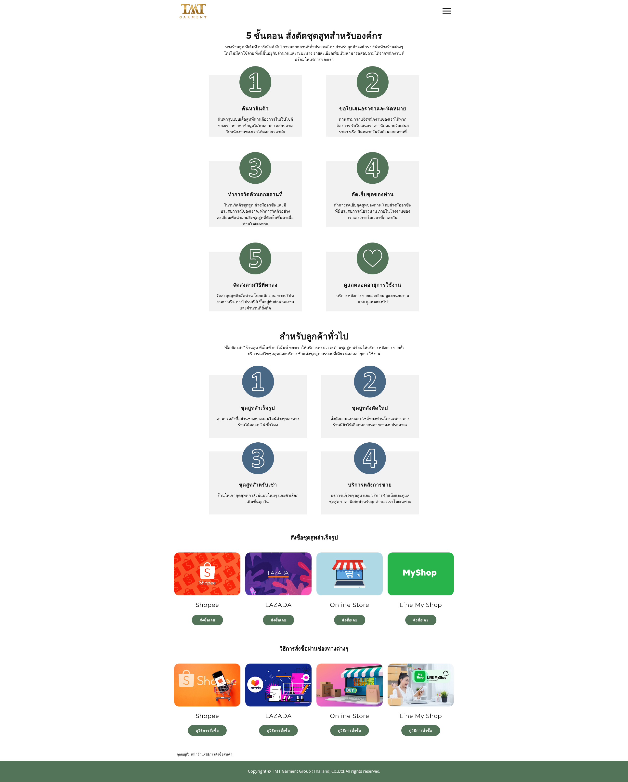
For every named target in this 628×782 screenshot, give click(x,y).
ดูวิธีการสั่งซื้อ (207, 730)
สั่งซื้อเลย (207, 620)
